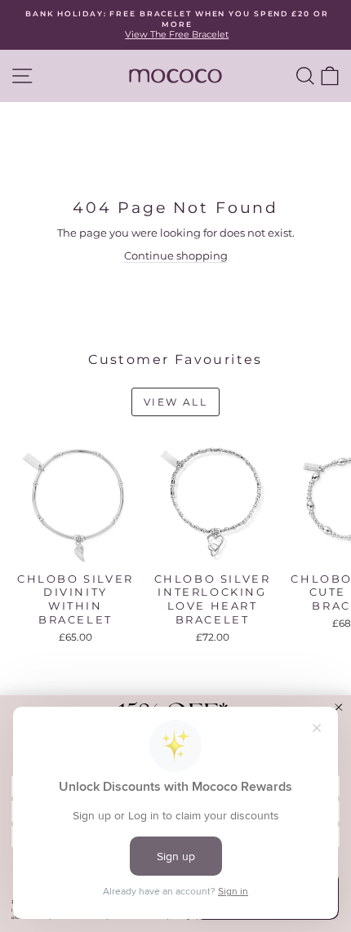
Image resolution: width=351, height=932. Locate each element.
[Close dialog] (338, 707)
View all (175, 402)
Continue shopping (176, 255)
